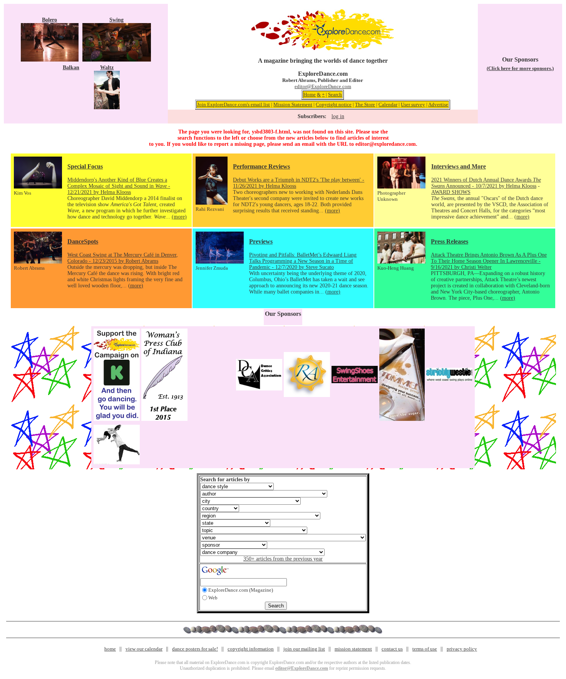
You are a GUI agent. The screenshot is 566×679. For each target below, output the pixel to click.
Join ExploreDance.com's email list (233, 104)
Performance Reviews (261, 166)
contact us (392, 649)
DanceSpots (82, 241)
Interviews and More (458, 166)
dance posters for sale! (195, 649)
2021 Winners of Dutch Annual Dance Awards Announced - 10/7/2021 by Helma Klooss (486, 183)
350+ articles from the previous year (283, 559)
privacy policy (462, 649)
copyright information (251, 649)
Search (335, 94)
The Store (365, 104)
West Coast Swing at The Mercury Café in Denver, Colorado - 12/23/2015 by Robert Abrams (122, 258)
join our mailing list (304, 649)
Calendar (387, 104)
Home (309, 94)
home (110, 649)
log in (338, 116)
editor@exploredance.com (385, 144)
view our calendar (144, 649)
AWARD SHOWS (451, 192)
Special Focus (85, 166)
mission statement (353, 649)
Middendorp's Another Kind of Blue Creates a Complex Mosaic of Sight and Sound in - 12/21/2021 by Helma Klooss (118, 186)
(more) (179, 217)
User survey (413, 104)
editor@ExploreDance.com (323, 86)
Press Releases (449, 241)
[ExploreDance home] (322, 49)
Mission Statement (292, 104)
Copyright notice (334, 104)
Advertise (438, 104)
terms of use (424, 649)
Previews (261, 241)
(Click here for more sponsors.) (520, 68)
